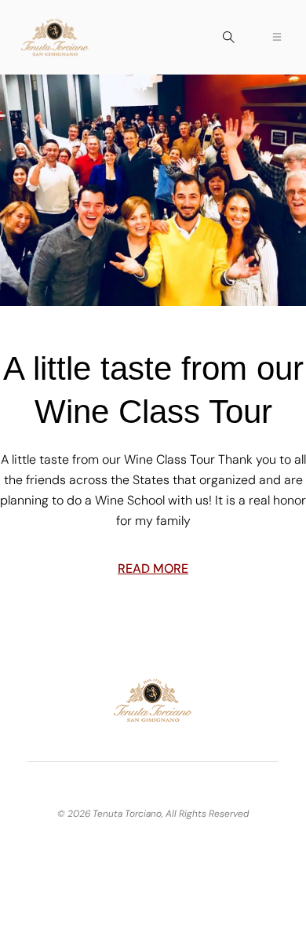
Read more (153, 568)
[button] (228, 44)
